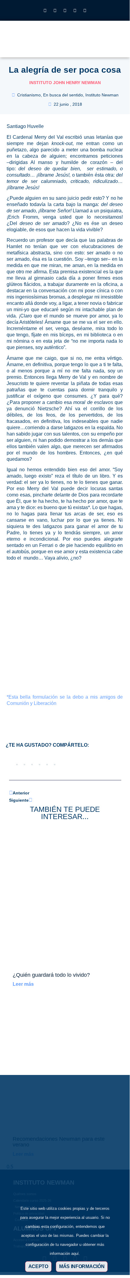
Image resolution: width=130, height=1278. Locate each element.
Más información (82, 1266)
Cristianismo (29, 95)
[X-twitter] (55, 10)
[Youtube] (75, 10)
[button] (100, 42)
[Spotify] (85, 10)
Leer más (23, 984)
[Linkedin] (65, 10)
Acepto (38, 1266)
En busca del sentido (63, 95)
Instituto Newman (102, 95)
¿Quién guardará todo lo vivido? (51, 975)
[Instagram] (45, 10)
